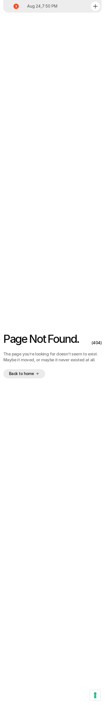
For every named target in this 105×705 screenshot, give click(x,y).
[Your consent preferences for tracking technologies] (95, 695)
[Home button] (15, 6)
